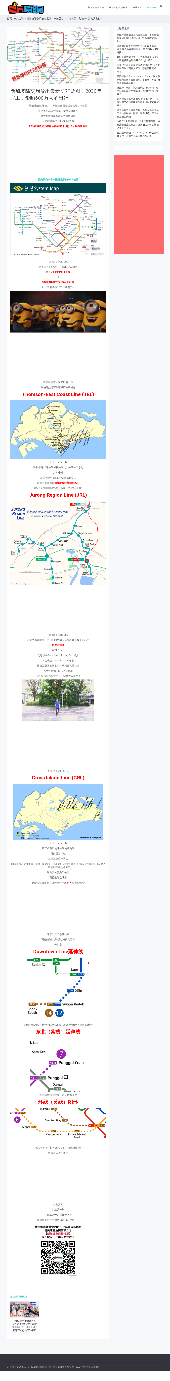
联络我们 (95, 1367)
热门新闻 (19, 18)
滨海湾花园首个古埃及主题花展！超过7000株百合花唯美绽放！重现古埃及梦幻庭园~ (138, 49)
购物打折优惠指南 (118, 7)
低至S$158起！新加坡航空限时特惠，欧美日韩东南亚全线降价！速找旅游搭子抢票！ (138, 90)
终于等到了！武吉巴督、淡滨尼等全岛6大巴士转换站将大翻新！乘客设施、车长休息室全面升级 (138, 113)
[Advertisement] (58, 153)
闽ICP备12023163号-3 (77, 1367)
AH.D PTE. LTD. (31, 1367)
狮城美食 (137, 7)
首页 (9, 18)
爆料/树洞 (21, 1296)
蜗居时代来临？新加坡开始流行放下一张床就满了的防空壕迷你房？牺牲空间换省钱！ (138, 102)
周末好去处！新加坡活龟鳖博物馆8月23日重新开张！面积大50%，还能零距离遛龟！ (138, 68)
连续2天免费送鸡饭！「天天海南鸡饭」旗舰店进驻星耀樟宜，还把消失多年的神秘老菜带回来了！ (138, 124)
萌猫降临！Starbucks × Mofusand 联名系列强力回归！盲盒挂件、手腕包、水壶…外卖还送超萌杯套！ (138, 79)
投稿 (12, 1296)
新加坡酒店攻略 (96, 7)
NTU (65, 770)
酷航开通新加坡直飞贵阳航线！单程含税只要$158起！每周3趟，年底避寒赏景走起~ (138, 37)
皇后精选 (151, 7)
